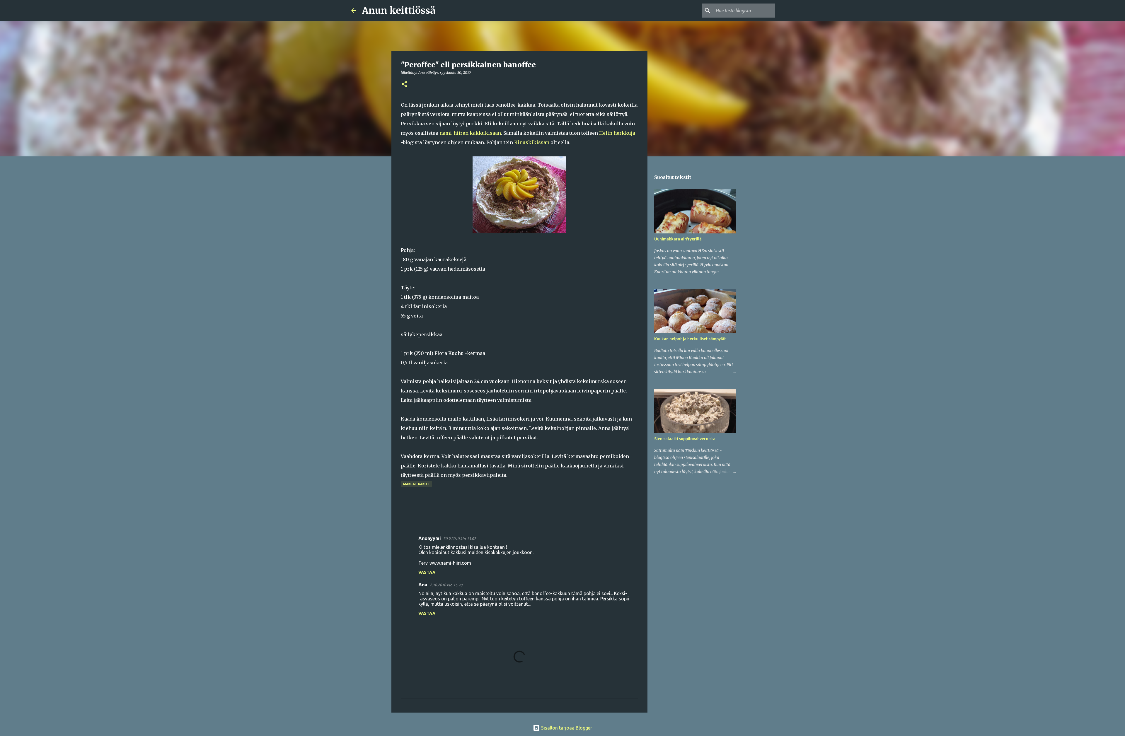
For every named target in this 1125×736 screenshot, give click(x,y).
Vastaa (426, 572)
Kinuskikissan (532, 142)
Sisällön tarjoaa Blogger (566, 727)
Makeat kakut (416, 484)
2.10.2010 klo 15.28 (446, 585)
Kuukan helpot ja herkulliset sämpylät (690, 339)
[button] (404, 84)
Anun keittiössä (399, 10)
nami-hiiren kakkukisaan (470, 133)
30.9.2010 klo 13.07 (459, 539)
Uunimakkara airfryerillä (678, 239)
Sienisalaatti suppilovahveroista (684, 438)
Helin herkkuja (617, 133)
